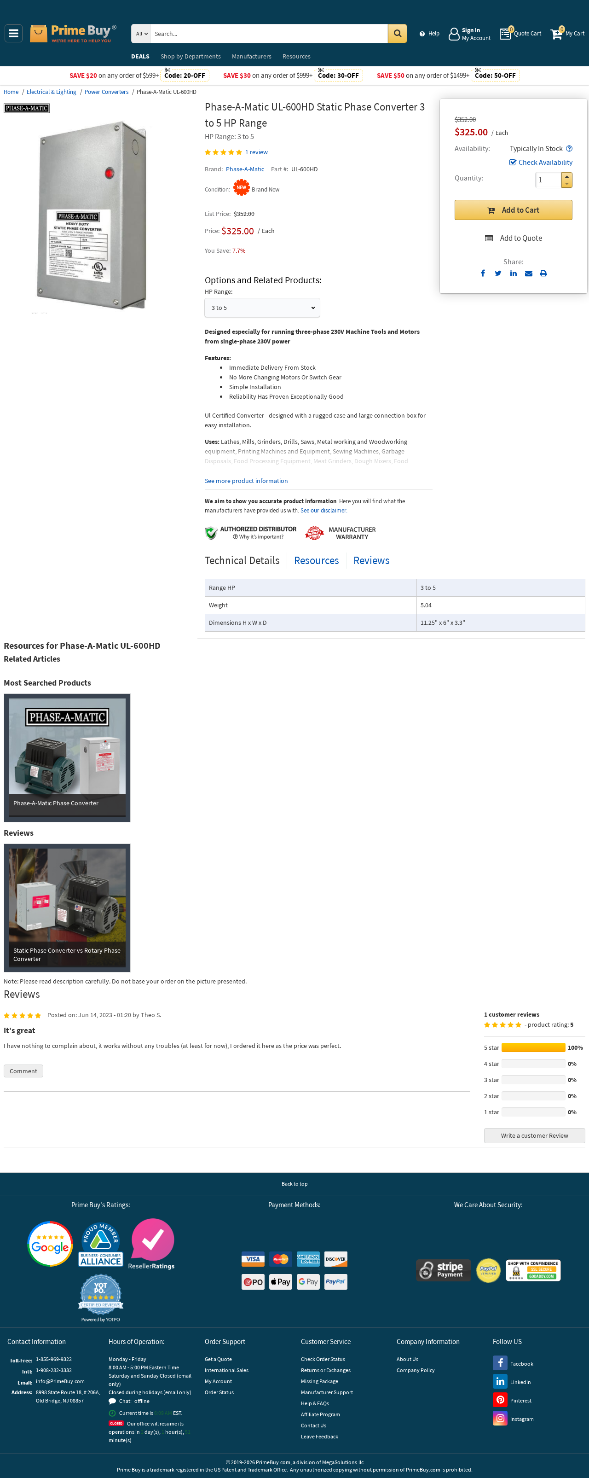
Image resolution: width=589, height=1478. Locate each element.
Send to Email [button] (528, 273)
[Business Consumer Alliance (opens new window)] (101, 1244)
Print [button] (543, 273)
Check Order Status (323, 1359)
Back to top (295, 1183)
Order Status (219, 1392)
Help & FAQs (315, 1403)
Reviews (371, 560)
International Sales (226, 1370)
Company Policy (416, 1370)
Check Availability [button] (545, 162)
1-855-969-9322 (54, 1359)
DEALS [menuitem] (140, 56)
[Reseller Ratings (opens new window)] (151, 1244)
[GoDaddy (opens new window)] (533, 1270)
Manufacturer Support (327, 1392)
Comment (23, 1071)
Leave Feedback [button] (319, 1436)
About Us (407, 1359)
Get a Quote (218, 1359)
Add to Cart (520, 210)
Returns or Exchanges (326, 1370)
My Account (218, 1381)
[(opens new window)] (100, 311)
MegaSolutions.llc (343, 1462)
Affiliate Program (320, 1414)
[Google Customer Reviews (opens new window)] (50, 1244)
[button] (568, 148)
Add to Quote (521, 238)
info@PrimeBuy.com (60, 1381)
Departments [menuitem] (191, 56)
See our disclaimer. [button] (323, 510)
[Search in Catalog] (397, 33)
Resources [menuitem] (297, 56)
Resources (316, 560)
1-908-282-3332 (54, 1370)
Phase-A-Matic (245, 169)
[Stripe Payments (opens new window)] (443, 1270)
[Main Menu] (14, 33)
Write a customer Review (534, 1135)
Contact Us (313, 1425)
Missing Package (319, 1381)
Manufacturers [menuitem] (251, 56)
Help (433, 33)
